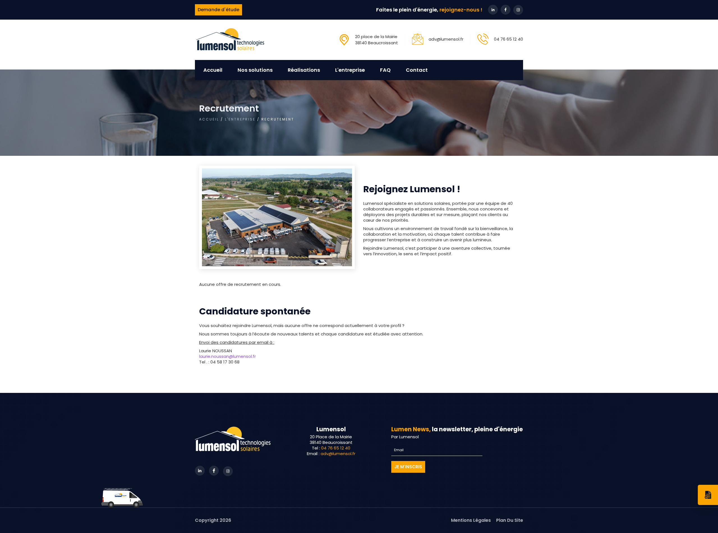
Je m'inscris (408, 467)
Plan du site (509, 520)
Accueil (212, 69)
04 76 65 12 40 (508, 39)
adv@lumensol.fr (446, 39)
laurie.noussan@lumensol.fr (227, 356)
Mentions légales (471, 520)
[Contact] (708, 495)
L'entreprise (240, 119)
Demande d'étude (218, 9)
